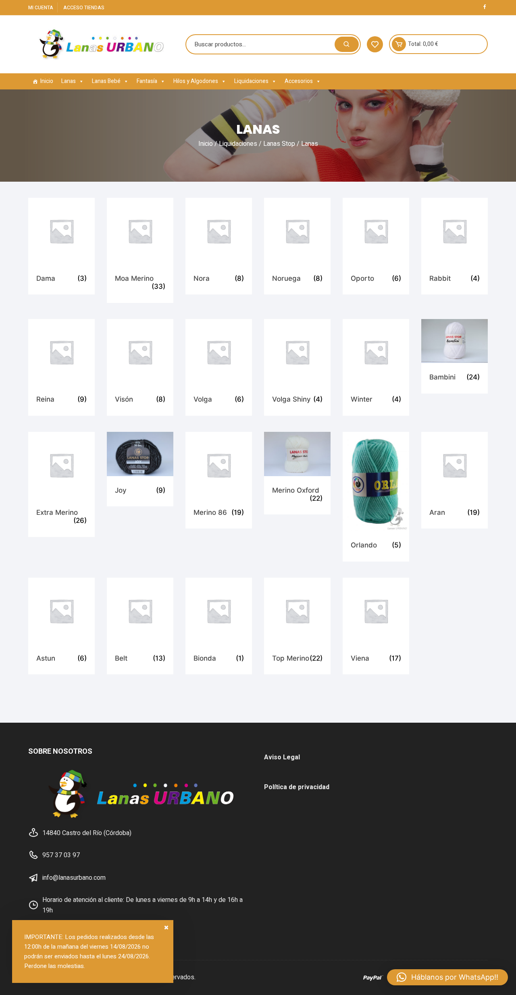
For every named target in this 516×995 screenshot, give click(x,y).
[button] (447, 977)
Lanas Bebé (106, 81)
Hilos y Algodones (195, 81)
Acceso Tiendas (83, 7)
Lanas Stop (279, 144)
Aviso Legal (282, 757)
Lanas (68, 81)
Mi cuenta (40, 7)
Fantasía (147, 81)
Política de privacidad (296, 787)
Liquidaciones (251, 81)
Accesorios (299, 81)
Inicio (46, 81)
